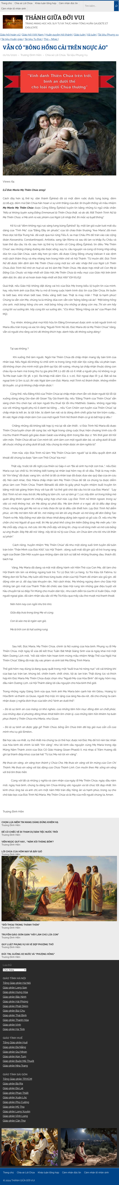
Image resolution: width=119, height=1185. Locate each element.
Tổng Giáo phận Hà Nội (17, 982)
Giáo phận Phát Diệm (15, 1006)
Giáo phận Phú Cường (16, 1102)
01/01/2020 (10, 55)
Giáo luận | (80, 34)
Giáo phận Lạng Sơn (15, 987)
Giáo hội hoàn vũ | (10, 34)
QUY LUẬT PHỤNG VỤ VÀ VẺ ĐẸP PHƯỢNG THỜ (27, 944)
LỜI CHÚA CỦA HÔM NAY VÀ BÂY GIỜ (22, 851)
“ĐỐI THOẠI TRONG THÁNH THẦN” (21, 924)
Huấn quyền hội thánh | (59, 34)
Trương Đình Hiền (11, 927)
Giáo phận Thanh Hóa (16, 1020)
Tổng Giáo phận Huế (15, 1042)
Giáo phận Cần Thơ (14, 1120)
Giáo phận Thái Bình (15, 1015)
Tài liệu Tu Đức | (33, 39)
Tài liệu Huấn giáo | (12, 39)
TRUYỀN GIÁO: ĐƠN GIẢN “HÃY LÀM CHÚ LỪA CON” (30, 934)
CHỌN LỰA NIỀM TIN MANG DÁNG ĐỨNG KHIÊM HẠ (30, 822)
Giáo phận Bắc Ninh (14, 996)
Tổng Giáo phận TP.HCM (17, 1078)
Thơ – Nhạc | (51, 39)
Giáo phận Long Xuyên (16, 1111)
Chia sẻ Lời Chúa (55, 55)
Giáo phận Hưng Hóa (15, 992)
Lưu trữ (7, 965)
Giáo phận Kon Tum (14, 1056)
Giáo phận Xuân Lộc (15, 1097)
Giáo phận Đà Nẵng (14, 1047)
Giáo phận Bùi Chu (14, 1010)
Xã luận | (92, 34)
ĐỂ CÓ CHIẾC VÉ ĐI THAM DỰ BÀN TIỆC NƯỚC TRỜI (30, 832)
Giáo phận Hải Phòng (15, 1001)
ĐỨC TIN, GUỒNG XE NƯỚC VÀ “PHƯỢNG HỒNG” (28, 954)
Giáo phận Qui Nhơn (15, 1051)
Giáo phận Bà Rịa (13, 1083)
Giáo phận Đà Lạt (13, 1088)
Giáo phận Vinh (12, 1024)
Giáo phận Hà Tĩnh (14, 1029)
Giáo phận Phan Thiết (16, 1092)
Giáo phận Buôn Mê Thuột (18, 1061)
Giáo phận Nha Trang (15, 1065)
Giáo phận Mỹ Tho (13, 1106)
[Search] (116, 6)
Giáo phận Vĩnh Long (15, 1116)
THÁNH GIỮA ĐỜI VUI (54, 17)
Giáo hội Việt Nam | (33, 34)
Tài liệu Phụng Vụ (77, 55)
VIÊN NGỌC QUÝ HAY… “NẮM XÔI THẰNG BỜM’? (28, 841)
